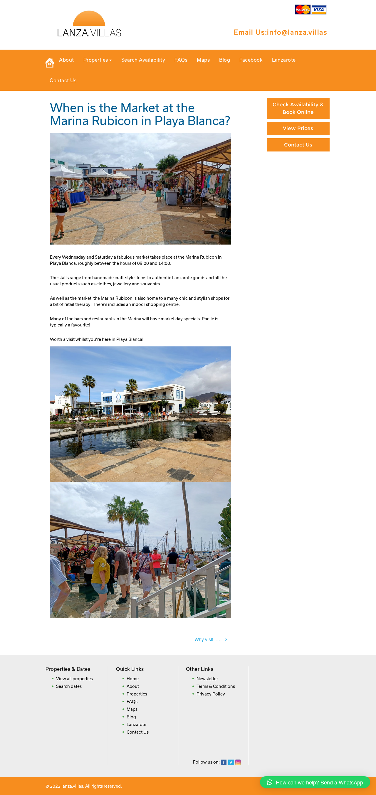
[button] (315, 782)
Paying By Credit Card (298, 167)
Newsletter (207, 678)
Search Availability (143, 60)
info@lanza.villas (297, 32)
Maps (203, 60)
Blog (224, 60)
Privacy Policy (211, 693)
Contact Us (63, 80)
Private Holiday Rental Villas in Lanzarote (50, 63)
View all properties (74, 678)
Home (133, 678)
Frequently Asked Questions (298, 211)
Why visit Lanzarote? (212, 639)
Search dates (69, 686)
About (66, 60)
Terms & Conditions (216, 686)
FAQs (180, 60)
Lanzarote (284, 60)
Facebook (251, 60)
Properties (96, 60)
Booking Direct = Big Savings (298, 187)
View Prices (298, 128)
